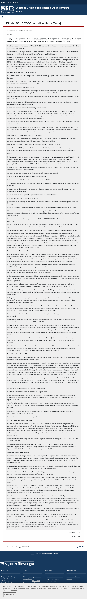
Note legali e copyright (53, 579)
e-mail (29, 583)
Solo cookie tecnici (9, 594)
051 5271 (11, 583)
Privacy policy (14, 590)
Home (2, 17)
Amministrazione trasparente (55, 577)
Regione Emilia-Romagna (9, 2)
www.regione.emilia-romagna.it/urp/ (32, 578)
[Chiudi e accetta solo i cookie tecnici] (83, 587)
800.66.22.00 (36, 581)
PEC (34, 583)
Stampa (81, 547)
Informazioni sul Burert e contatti (73, 578)
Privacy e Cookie (51, 582)
